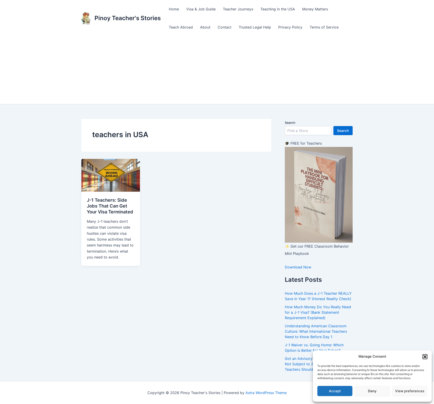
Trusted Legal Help (255, 27)
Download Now (298, 267)
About (205, 27)
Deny (372, 391)
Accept (335, 391)
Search (290, 122)
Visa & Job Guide (201, 9)
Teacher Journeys (238, 9)
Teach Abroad (181, 27)
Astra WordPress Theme (266, 392)
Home (174, 9)
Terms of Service (324, 27)
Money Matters (315, 9)
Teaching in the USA (277, 9)
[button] (425, 356)
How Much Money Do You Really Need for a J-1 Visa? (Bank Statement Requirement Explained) (318, 312)
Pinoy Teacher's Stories (127, 18)
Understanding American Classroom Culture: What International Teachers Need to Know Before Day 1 (316, 331)
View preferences (409, 391)
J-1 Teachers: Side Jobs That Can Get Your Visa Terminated (110, 206)
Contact (224, 27)
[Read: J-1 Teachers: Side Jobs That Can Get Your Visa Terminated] (110, 175)
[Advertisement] (217, 70)
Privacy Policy (290, 27)
